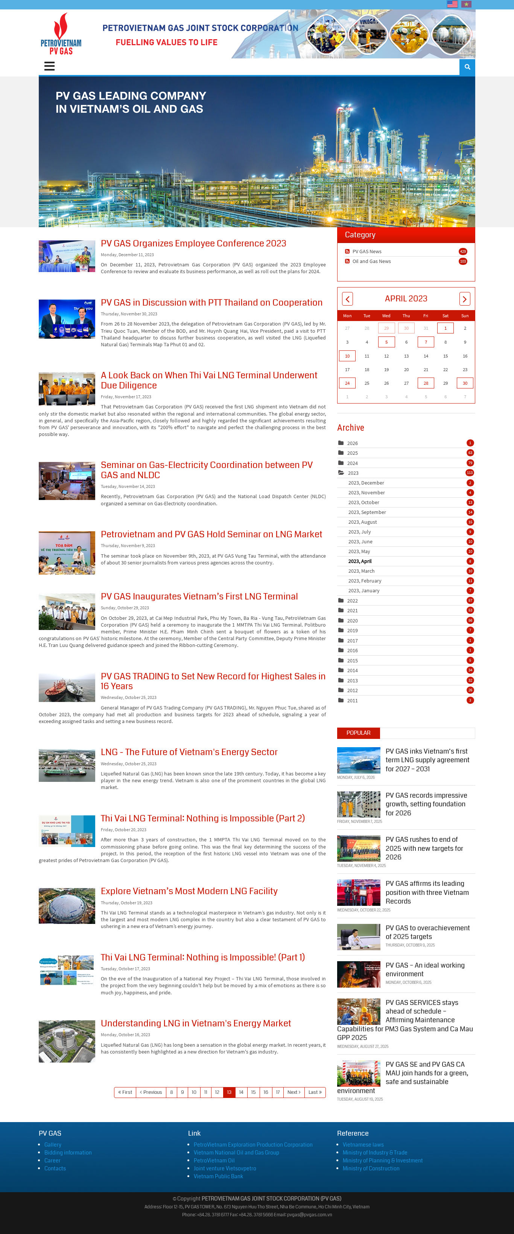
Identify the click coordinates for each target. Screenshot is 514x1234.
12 (217, 1092)
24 (347, 383)
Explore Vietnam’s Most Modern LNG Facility (67, 906)
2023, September (410, 512)
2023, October (410, 502)
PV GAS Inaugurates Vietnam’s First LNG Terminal (67, 611)
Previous (152, 1092)
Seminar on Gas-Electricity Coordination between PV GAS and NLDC (67, 481)
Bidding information (68, 1152)
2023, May (410, 551)
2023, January (409, 590)
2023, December (409, 482)
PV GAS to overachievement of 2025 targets (428, 932)
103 (463, 261)
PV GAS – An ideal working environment (425, 969)
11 (205, 1092)
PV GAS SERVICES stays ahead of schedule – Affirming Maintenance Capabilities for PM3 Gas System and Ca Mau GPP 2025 (405, 1020)
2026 (352, 443)
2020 (352, 620)
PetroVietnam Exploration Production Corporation (253, 1144)
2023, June (410, 541)
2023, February (410, 580)
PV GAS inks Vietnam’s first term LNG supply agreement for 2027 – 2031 (428, 760)
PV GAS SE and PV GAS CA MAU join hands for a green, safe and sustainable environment (402, 1078)
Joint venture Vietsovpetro (225, 1168)
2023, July (409, 531)
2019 (352, 630)
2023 (353, 472)
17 (278, 1092)
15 (253, 1092)
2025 (352, 453)
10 (194, 1092)
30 (406, 328)
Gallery (52, 1144)
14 (241, 1092)
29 (386, 328)
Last (313, 1092)
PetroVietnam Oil (214, 1160)
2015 (352, 660)
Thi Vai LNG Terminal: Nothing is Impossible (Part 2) (67, 831)
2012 (352, 690)
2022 (352, 600)
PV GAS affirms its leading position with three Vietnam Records (427, 892)
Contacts (55, 1168)
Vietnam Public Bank (218, 1176)
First (127, 1092)
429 (463, 251)
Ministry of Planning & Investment (383, 1160)
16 (266, 1092)
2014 (352, 670)
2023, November (409, 492)
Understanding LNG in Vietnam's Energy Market (67, 1041)
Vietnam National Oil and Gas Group (236, 1152)
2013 (352, 680)
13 (229, 1092)
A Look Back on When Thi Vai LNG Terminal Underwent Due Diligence (67, 388)
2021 (352, 610)
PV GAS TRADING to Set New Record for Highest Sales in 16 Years (67, 687)
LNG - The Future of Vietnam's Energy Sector (67, 765)
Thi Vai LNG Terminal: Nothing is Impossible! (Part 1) (67, 970)
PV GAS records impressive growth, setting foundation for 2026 (426, 804)
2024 (352, 463)
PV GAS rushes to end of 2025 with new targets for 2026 (424, 848)
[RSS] (348, 251)
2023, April (409, 561)
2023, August (410, 521)
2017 (352, 640)
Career (52, 1160)
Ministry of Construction (371, 1168)
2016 (352, 650)
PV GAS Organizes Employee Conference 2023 (67, 256)
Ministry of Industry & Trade (375, 1152)
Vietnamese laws (363, 1144)
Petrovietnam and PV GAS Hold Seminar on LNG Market (67, 553)
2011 (352, 700)
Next (292, 1092)
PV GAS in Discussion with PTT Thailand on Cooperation (67, 319)
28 (426, 383)
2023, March (410, 570)
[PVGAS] (61, 33)
